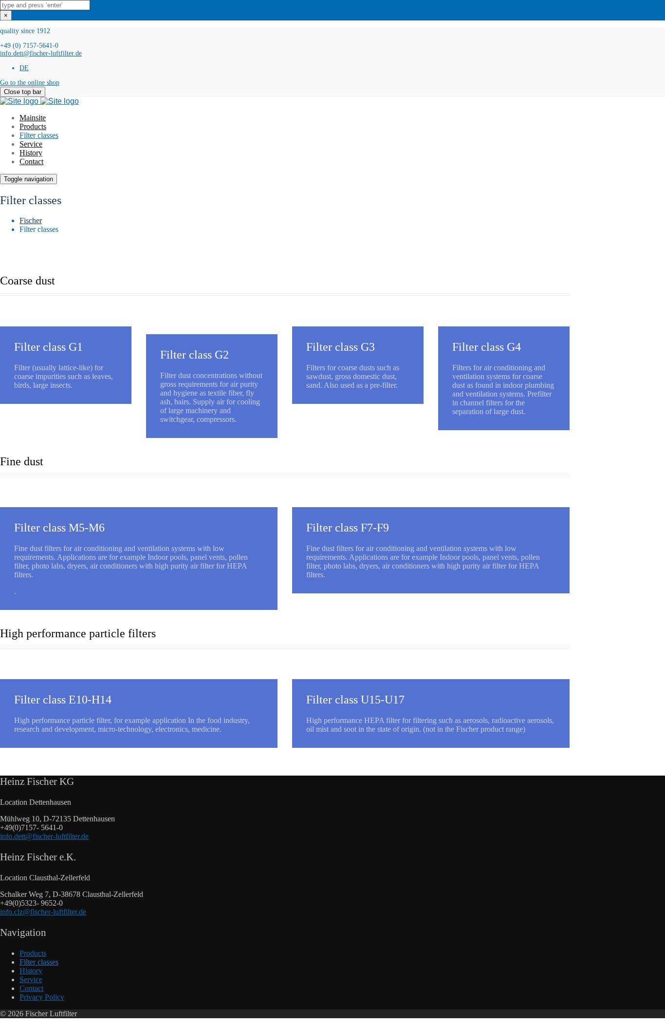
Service (30, 144)
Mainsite (32, 118)
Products (32, 126)
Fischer (30, 220)
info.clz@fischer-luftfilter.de (43, 912)
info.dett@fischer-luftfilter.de (41, 53)
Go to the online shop (29, 82)
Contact (31, 161)
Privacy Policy (41, 997)
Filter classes (38, 135)
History (30, 153)
